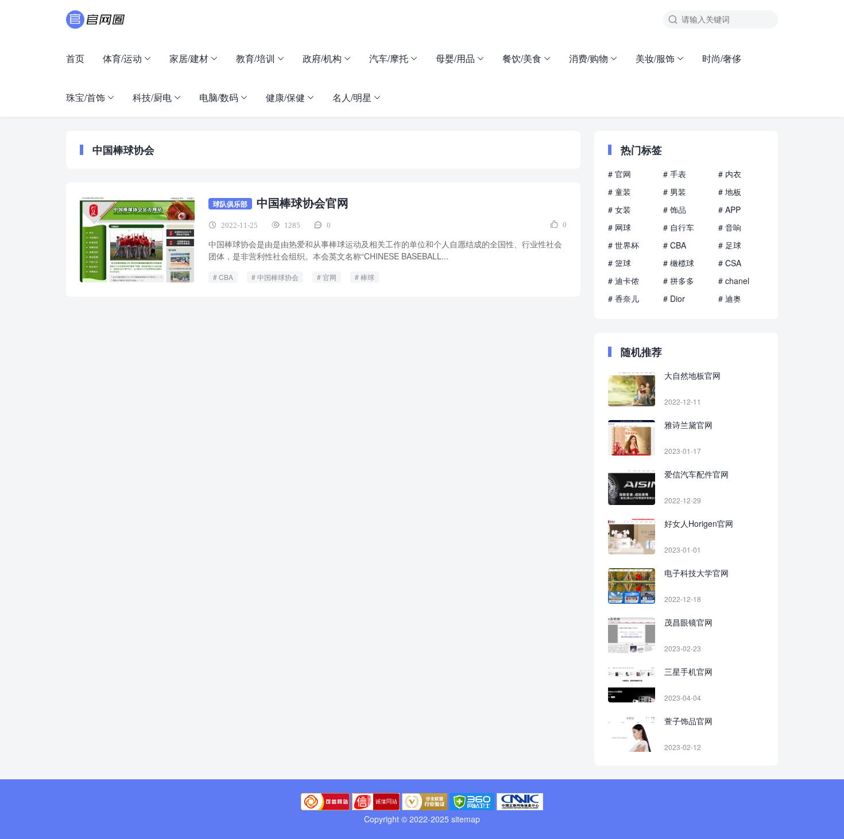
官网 (329, 277)
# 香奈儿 (623, 298)
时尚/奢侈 (721, 58)
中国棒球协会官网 (303, 202)
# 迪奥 (729, 298)
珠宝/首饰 (85, 97)
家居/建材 (188, 58)
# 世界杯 (623, 245)
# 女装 (619, 209)
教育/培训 (255, 58)
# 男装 (674, 192)
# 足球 (729, 245)
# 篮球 (619, 263)
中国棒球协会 (278, 277)
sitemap (465, 819)
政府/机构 (322, 58)
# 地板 (729, 192)
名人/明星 (351, 97)
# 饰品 (674, 209)
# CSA (729, 263)
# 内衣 (729, 174)
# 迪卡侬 (623, 281)
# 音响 (729, 227)
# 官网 (619, 174)
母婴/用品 (455, 58)
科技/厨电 (152, 97)
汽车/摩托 (388, 58)
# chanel (733, 281)
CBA (226, 277)
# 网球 (619, 227)
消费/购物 (588, 58)
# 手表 (674, 174)
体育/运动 (122, 58)
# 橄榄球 (678, 263)
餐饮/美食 (521, 58)
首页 (75, 58)
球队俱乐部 (230, 204)
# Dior (674, 298)
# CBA (674, 245)
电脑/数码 (218, 97)
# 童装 (619, 192)
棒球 (367, 277)
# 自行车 (678, 227)
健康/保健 (285, 97)
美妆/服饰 (655, 58)
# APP (729, 209)
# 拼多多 (678, 281)
